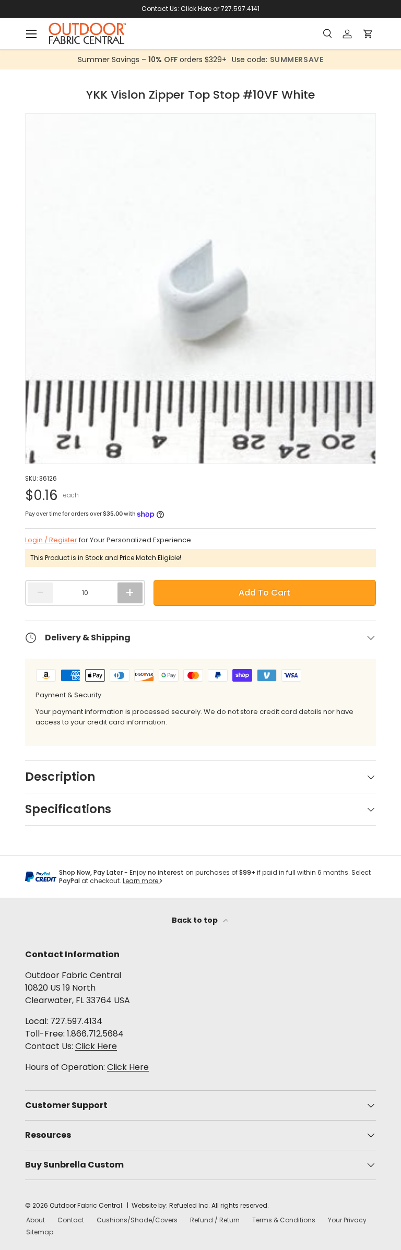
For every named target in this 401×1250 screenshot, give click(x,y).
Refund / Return (215, 1220)
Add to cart (264, 593)
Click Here (196, 8)
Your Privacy (347, 1220)
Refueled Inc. (189, 1205)
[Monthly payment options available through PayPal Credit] (40, 877)
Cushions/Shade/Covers (137, 1220)
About (35, 1220)
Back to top (195, 920)
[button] (370, 33)
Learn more (141, 880)
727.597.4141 (240, 8)
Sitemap (39, 1232)
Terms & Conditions (283, 1220)
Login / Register (51, 540)
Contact (70, 1220)
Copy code (271, 59)
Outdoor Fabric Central (86, 1205)
